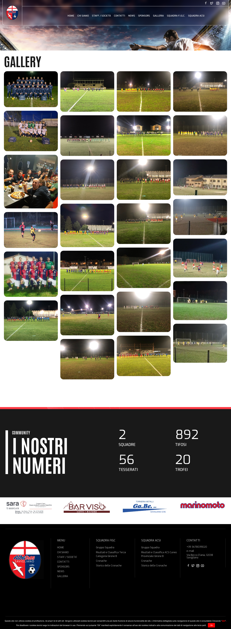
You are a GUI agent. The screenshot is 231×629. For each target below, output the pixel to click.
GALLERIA (62, 576)
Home (71, 15)
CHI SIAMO (63, 552)
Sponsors (144, 15)
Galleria (158, 15)
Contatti (119, 15)
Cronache (101, 560)
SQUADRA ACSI (196, 15)
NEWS (60, 571)
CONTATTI (63, 561)
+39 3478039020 (197, 547)
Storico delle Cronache (109, 565)
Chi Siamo (83, 15)
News (131, 15)
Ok (211, 625)
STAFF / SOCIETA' (67, 557)
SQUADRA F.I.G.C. (176, 15)
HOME (60, 547)
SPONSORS (63, 566)
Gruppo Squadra (105, 547)
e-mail (190, 551)
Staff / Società (101, 15)
